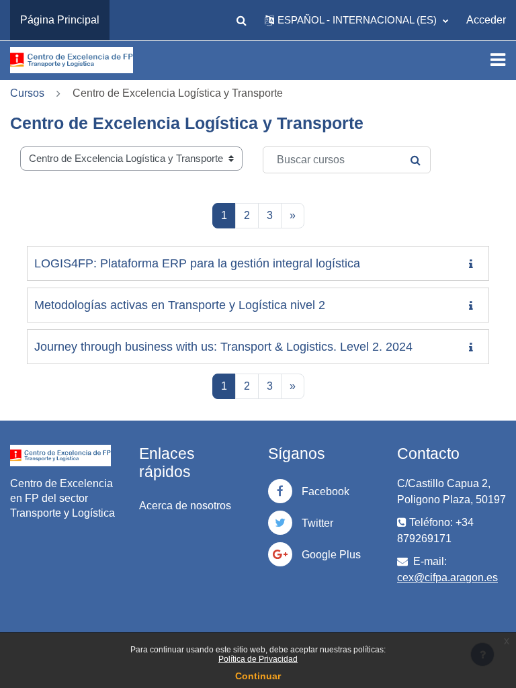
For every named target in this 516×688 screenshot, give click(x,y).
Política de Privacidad (258, 659)
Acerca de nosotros (185, 505)
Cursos (27, 93)
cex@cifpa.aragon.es (447, 577)
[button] (241, 20)
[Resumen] (474, 264)
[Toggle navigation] (498, 59)
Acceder (486, 20)
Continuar (258, 676)
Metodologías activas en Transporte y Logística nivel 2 (179, 305)
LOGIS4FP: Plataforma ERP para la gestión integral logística (197, 263)
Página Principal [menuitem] (59, 20)
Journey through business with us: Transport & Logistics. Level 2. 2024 (223, 346)
